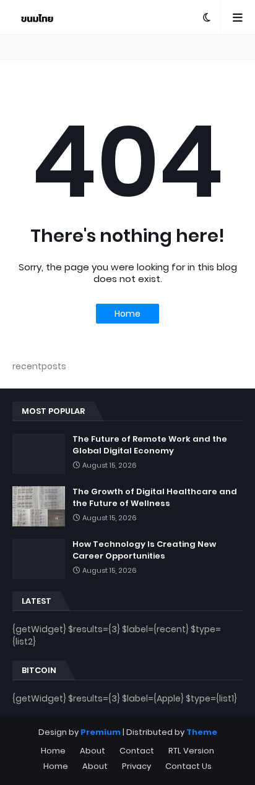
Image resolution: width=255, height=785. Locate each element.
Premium (100, 732)
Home (127, 313)
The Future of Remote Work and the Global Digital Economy (149, 445)
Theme (201, 732)
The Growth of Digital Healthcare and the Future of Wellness (154, 497)
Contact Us (188, 766)
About (92, 751)
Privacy (136, 766)
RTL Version (191, 751)
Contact (136, 751)
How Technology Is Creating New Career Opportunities (144, 550)
